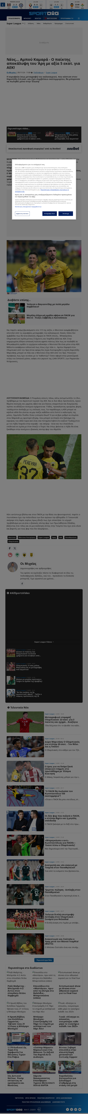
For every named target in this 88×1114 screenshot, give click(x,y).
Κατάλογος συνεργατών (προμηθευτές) (28, 206)
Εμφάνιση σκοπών (22, 213)
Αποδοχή (66, 213)
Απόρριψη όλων (49, 213)
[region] (44, 189)
